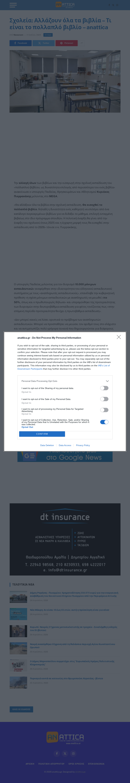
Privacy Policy (83, 445)
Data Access (65, 445)
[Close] (120, 338)
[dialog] (65, 391)
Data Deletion (47, 445)
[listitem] (65, 381)
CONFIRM (42, 434)
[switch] (104, 388)
